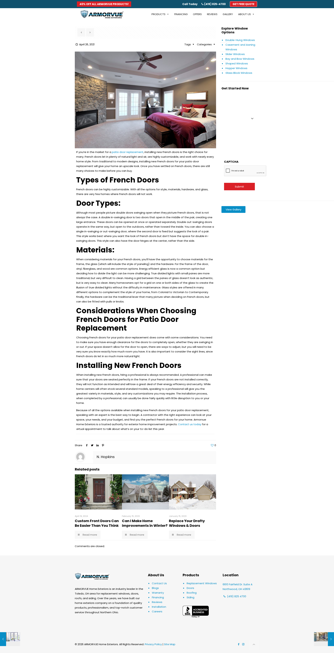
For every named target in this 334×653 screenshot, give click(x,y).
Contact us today (189, 424)
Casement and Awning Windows (240, 47)
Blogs (155, 588)
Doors (190, 588)
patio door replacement (127, 152)
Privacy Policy (153, 644)
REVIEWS (212, 14)
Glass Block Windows (238, 73)
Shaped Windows (236, 63)
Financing (158, 597)
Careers (157, 611)
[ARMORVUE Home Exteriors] (102, 14)
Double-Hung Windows (240, 40)
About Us (244, 14)
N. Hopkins (106, 456)
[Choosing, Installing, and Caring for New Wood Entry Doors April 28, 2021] (324, 639)
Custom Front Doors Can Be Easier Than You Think (97, 523)
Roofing (192, 592)
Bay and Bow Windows (239, 59)
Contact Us (159, 583)
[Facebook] (86, 445)
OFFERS (197, 14)
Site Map (169, 644)
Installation (159, 607)
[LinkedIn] (97, 445)
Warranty (158, 592)
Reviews (157, 602)
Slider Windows (235, 54)
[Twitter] (92, 445)
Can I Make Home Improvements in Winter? (145, 523)
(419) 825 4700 (236, 596)
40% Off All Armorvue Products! (104, 4)
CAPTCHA (231, 162)
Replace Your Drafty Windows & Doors (187, 523)
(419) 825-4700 (215, 4)
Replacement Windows (202, 583)
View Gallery (233, 209)
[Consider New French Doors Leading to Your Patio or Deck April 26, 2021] (10, 639)
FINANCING (181, 14)
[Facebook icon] (238, 644)
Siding (190, 597)
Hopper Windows (236, 68)
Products (158, 14)
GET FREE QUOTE (243, 4)
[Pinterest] (103, 445)
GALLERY (228, 14)
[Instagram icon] (243, 644)
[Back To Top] (254, 645)
